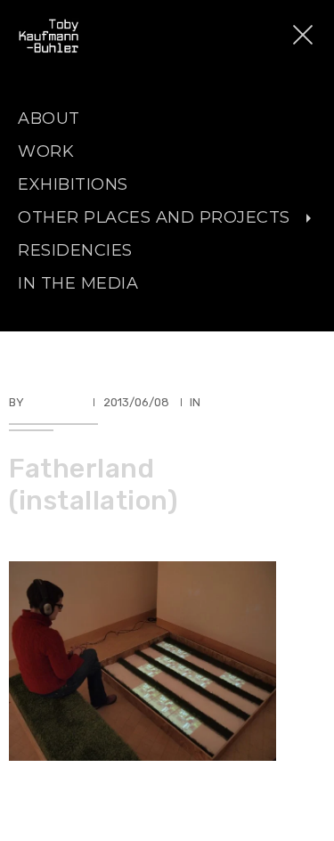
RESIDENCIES (75, 250)
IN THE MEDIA (78, 283)
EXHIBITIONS (73, 184)
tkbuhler (55, 402)
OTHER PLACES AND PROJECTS (154, 217)
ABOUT (49, 118)
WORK (46, 151)
